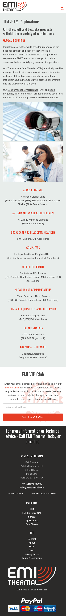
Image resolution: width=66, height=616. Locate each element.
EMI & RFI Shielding (31, 513)
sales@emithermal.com (32, 487)
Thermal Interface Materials (22, 68)
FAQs (31, 546)
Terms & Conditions (32, 558)
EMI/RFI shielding (31, 54)
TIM (32, 509)
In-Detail (32, 516)
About (32, 543)
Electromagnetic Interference (23, 89)
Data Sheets (32, 524)
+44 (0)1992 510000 (32, 483)
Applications (32, 520)
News (32, 550)
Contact (32, 539)
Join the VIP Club (33, 417)
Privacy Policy (32, 554)
